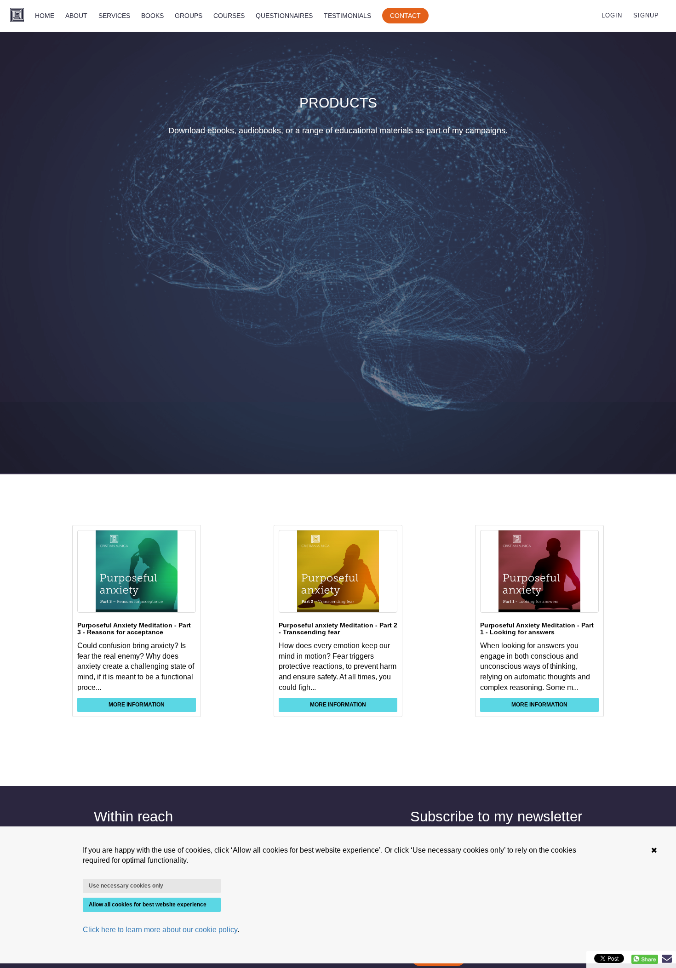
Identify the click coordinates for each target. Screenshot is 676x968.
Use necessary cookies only (126, 886)
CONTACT (405, 15)
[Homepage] (17, 15)
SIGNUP (646, 15)
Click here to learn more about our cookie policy (160, 930)
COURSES (229, 15)
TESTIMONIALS (347, 15)
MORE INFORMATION (137, 704)
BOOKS (152, 15)
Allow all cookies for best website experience (147, 904)
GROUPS (188, 15)
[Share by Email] (667, 959)
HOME (44, 15)
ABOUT (76, 15)
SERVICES (114, 15)
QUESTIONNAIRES (284, 15)
